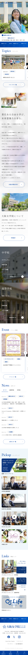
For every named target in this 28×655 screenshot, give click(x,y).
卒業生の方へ (24, 43)
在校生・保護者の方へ (14, 43)
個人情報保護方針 (19, 643)
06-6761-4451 (10, 633)
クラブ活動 (5, 269)
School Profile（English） (10, 641)
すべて (5, 390)
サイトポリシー (11, 643)
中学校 (18, 390)
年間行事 (4, 265)
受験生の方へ (4, 43)
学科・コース (5, 296)
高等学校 (11, 390)
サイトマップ (20, 641)
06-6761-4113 (23, 633)
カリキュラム (5, 260)
